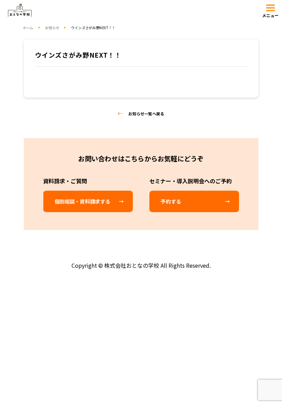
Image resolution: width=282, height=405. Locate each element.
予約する (171, 201)
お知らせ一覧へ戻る (146, 113)
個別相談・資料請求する (82, 201)
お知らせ (52, 27)
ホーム (28, 27)
